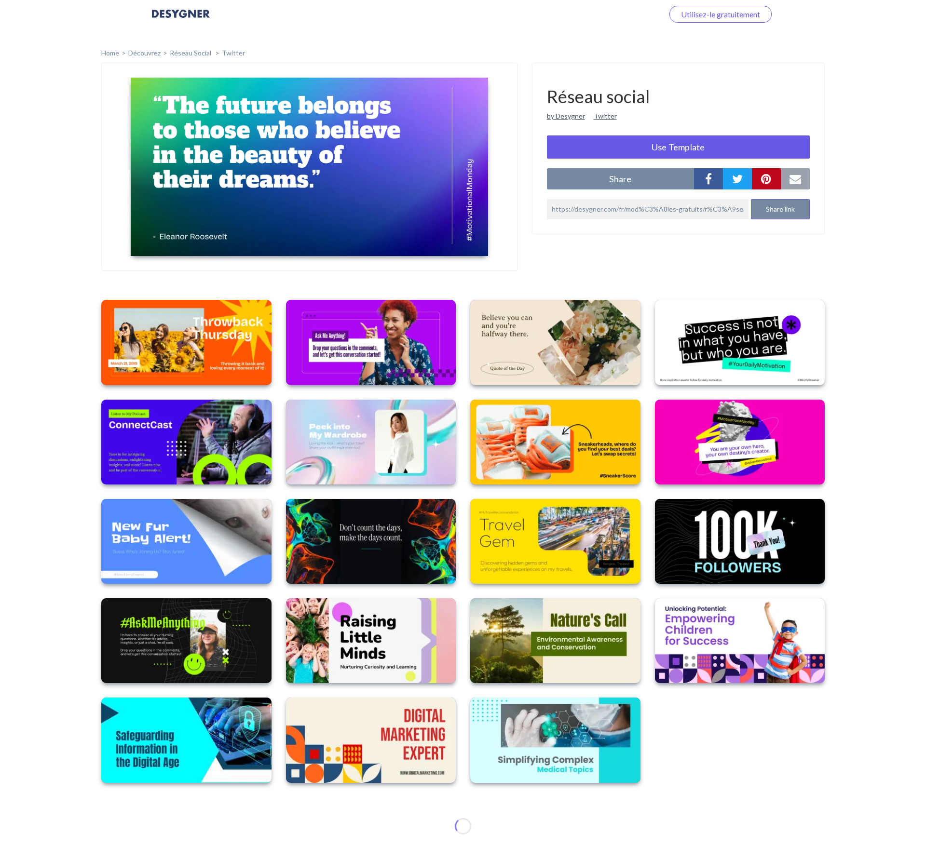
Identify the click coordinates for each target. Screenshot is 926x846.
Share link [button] (780, 209)
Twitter (233, 53)
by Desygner (566, 116)
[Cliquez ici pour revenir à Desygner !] (181, 20)
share (620, 179)
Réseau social (191, 53)
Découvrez (144, 53)
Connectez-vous (625, 14)
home (110, 53)
